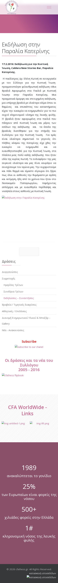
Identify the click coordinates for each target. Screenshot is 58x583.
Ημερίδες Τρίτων (13, 284)
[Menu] (49, 7)
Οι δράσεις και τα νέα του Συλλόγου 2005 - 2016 (29, 365)
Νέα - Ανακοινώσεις (13, 330)
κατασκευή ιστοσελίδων (42, 573)
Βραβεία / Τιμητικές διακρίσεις (19, 304)
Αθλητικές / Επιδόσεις (14, 311)
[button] (47, 272)
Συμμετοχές (8, 278)
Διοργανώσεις (10, 271)
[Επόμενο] (29, 252)
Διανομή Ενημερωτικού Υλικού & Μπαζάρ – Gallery (26, 320)
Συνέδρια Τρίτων (13, 291)
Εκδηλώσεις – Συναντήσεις (19, 298)
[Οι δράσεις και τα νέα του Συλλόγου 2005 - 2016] (29, 375)
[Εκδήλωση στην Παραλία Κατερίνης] (29, 216)
